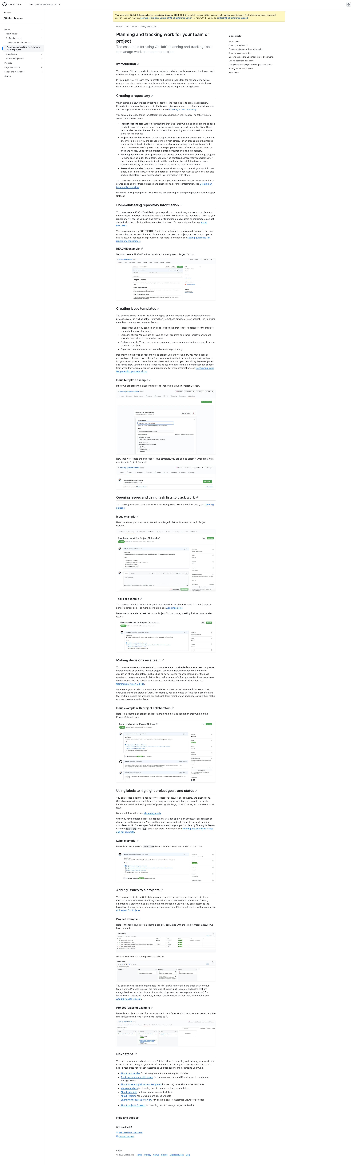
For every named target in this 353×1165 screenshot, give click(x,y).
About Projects (128, 1095)
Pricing (164, 1155)
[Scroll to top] (347, 1159)
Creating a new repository (182, 109)
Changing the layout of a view (136, 1099)
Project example (127, 919)
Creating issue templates (136, 309)
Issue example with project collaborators (143, 708)
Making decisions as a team (138, 660)
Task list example (127, 598)
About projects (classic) (128, 998)
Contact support (126, 1136)
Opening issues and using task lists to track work (155, 497)
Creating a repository (133, 96)
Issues (134, 26)
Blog (188, 1155)
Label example (125, 840)
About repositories (130, 1073)
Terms (139, 1155)
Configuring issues (148, 26)
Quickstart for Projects (128, 910)
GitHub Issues (13, 18)
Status (156, 1155)
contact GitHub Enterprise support (232, 18)
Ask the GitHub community (131, 1132)
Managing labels (152, 813)
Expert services (177, 1155)
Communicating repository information (147, 205)
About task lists (174, 607)
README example (128, 248)
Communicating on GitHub (130, 683)
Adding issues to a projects (138, 890)
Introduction (126, 64)
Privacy (147, 1155)
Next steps (124, 1054)
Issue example (125, 516)
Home (9, 13)
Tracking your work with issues (137, 1077)
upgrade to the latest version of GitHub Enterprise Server (166, 18)
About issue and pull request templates (141, 1084)
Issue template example (132, 380)
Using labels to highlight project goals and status (155, 791)
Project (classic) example (133, 1007)
